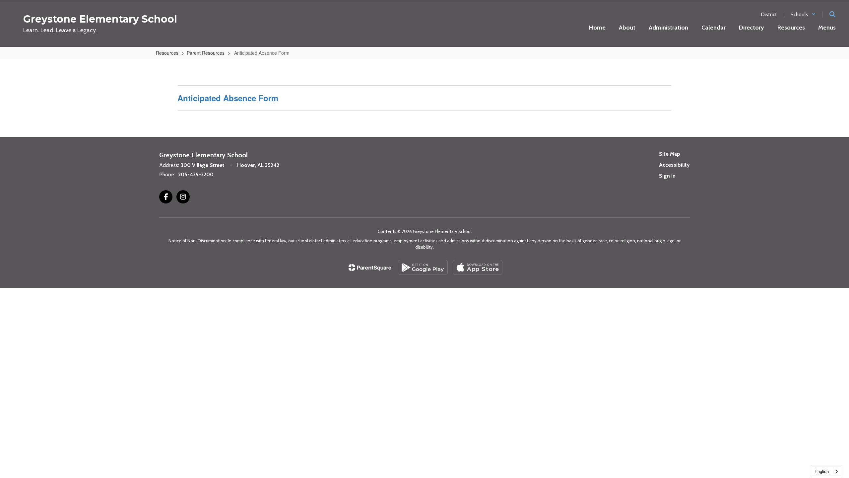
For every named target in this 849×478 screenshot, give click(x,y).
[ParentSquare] (370, 268)
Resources (167, 52)
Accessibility (674, 165)
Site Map (669, 154)
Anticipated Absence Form (227, 98)
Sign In (667, 176)
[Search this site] (832, 14)
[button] (803, 14)
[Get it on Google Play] (423, 267)
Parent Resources (206, 52)
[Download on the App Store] (477, 267)
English (822, 471)
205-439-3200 (196, 174)
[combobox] (826, 471)
